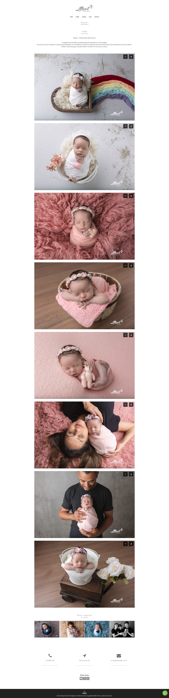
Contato (97, 17)
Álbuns (84, 17)
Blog (90, 17)
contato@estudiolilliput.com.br (119, 660)
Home (71, 17)
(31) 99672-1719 (50, 660)
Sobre (77, 17)
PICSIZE (84, 693)
